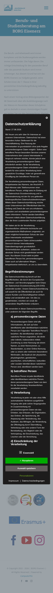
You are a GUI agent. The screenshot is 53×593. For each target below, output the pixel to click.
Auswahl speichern (26, 468)
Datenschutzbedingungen (33, 481)
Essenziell (28, 453)
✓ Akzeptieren (26, 460)
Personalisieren (26, 476)
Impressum (14, 481)
